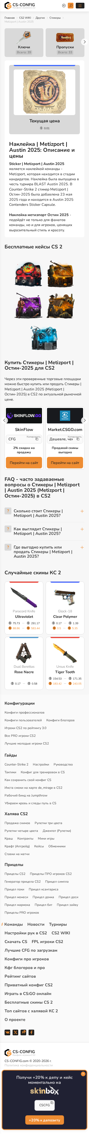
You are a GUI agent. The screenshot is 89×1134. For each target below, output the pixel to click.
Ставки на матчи (17, 854)
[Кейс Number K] (44, 338)
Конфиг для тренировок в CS (43, 772)
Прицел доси (68, 897)
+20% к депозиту (44, 1120)
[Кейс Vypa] (60, 306)
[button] (84, 42)
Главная (10, 18)
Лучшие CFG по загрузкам (31, 950)
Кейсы (39, 846)
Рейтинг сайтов (20, 976)
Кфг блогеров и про (25, 967)
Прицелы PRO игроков (22, 912)
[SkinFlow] (24, 415)
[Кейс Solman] (28, 306)
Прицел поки (14, 889)
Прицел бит (43, 905)
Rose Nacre (24, 672)
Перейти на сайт (24, 462)
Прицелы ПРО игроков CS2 (51, 874)
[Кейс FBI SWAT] (60, 274)
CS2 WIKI (25, 18)
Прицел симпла (57, 881)
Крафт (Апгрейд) (17, 846)
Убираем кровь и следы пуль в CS (30, 803)
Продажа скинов (17, 823)
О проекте (15, 1019)
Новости (35, 924)
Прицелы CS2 (15, 874)
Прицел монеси (16, 897)
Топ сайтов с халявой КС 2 (31, 1011)
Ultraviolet (24, 617)
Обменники (56, 846)
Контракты (25, 838)
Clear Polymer (65, 617)
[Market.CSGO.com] (65, 415)
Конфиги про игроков (27, 959)
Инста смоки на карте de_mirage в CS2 (33, 788)
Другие (40, 18)
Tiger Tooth (65, 672)
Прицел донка (43, 897)
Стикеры (55, 18)
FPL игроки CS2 (47, 941)
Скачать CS (16, 941)
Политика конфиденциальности (29, 1065)
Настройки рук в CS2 (26, 933)
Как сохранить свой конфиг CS (28, 780)
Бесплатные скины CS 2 (29, 1002)
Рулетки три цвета (48, 823)
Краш (9, 838)
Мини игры (46, 838)
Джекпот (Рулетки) (57, 831)
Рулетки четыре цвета (21, 831)
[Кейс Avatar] (28, 274)
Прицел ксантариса (43, 889)
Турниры (58, 924)
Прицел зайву (67, 905)
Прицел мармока (17, 905)
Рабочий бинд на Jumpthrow (26, 795)
